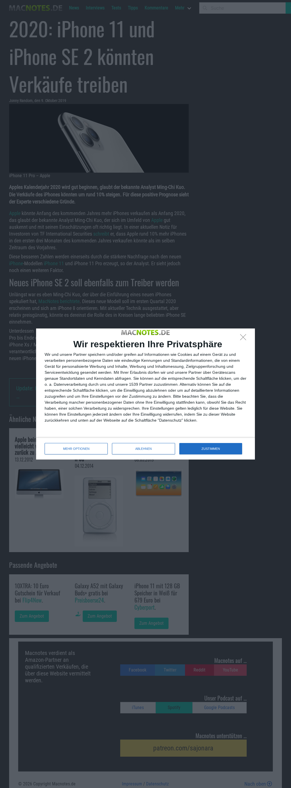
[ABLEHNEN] (244, 338)
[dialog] (145, 394)
